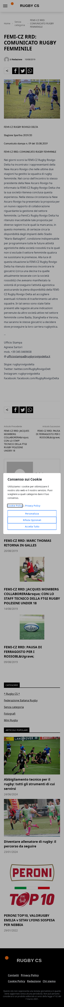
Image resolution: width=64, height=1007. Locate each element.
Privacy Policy (32, 505)
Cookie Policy (15, 505)
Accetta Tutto (32, 526)
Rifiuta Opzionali (32, 520)
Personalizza (32, 513)
